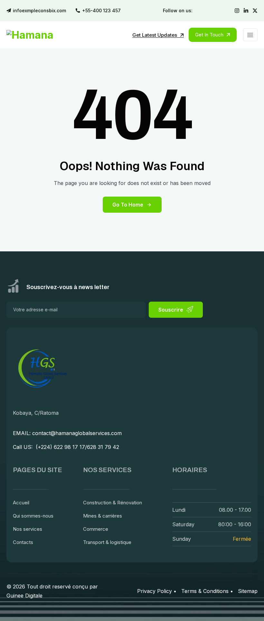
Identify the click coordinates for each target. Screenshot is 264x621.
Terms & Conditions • (207, 591)
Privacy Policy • (156, 591)
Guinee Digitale (24, 595)
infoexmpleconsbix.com (39, 10)
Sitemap (248, 591)
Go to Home (127, 204)
